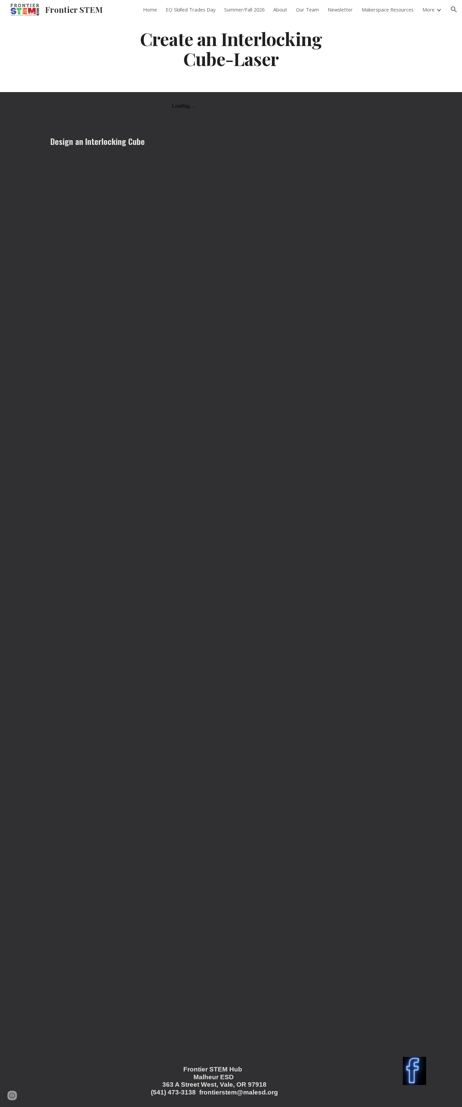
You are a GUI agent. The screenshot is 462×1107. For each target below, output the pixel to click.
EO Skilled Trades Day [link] (190, 9)
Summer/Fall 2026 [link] (244, 9)
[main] (231, 48)
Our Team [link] (307, 9)
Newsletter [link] (340, 9)
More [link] (428, 9)
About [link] (280, 9)
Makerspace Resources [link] (388, 9)
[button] (454, 9)
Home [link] (150, 9)
